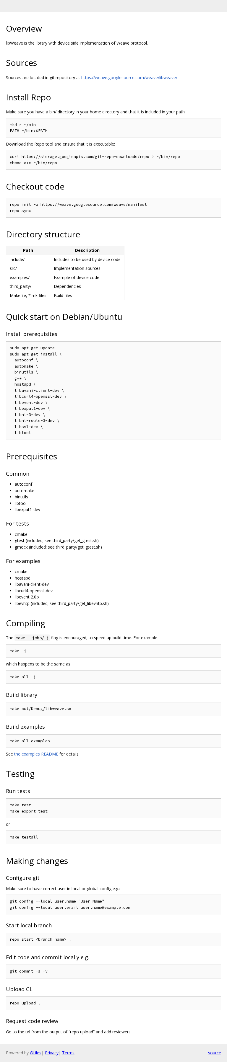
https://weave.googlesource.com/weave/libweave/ (129, 77)
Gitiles (35, 1053)
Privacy (52, 1053)
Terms (68, 1053)
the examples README (36, 754)
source (214, 1053)
